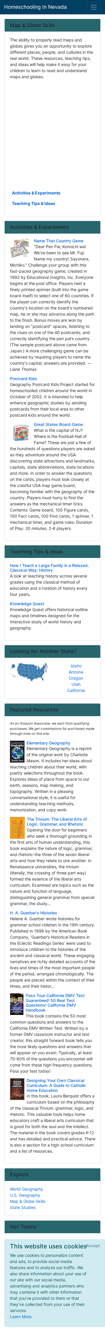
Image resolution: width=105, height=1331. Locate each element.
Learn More (21, 1316)
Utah (75, 684)
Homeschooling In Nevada (35, 7)
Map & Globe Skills (27, 1201)
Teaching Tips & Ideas (33, 203)
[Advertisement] (52, 134)
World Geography (26, 1188)
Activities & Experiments (36, 192)
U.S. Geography (25, 1195)
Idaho (76, 665)
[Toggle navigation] (94, 7)
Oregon (76, 678)
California (76, 690)
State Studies (23, 1207)
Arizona (76, 671)
